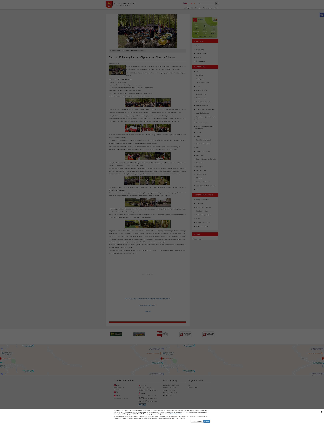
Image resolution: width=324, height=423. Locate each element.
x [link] (321, 411)
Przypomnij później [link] (197, 421)
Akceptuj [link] (206, 421)
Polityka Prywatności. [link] (175, 414)
